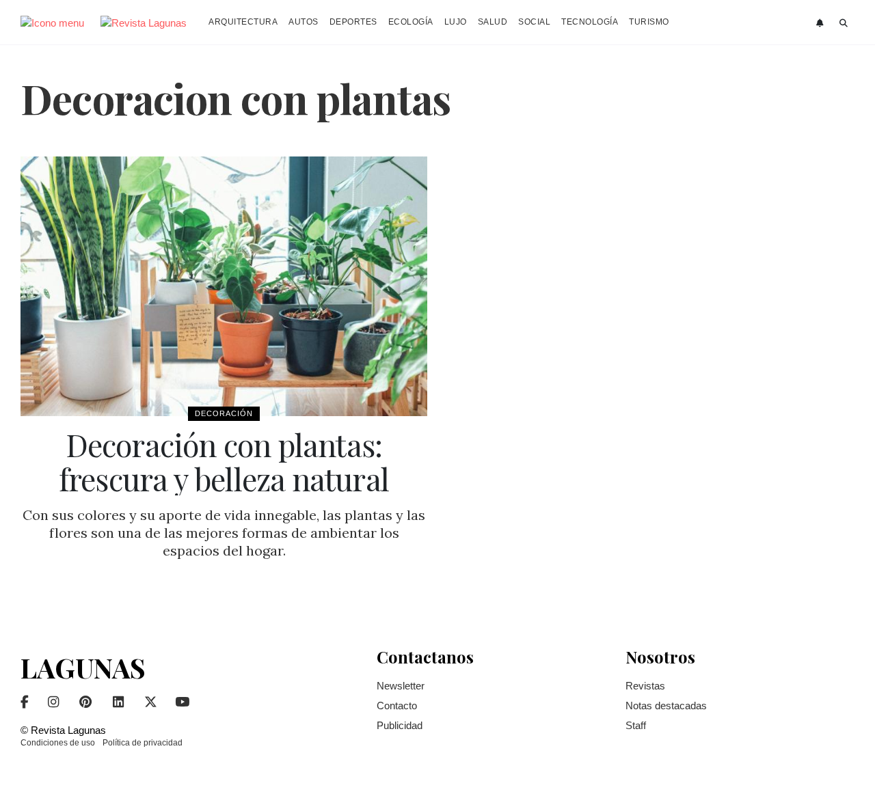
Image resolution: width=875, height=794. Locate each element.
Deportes (353, 22)
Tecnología (589, 22)
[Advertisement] (758, 361)
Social (534, 22)
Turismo (649, 22)
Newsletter (401, 686)
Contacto (397, 705)
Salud (493, 22)
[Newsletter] (821, 23)
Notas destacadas (666, 705)
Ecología (410, 22)
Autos (303, 22)
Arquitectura (243, 22)
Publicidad (399, 725)
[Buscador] (844, 23)
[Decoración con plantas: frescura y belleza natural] (224, 286)
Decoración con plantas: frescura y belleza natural (224, 461)
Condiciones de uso (58, 743)
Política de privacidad (143, 743)
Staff (635, 725)
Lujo (455, 22)
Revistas (645, 686)
